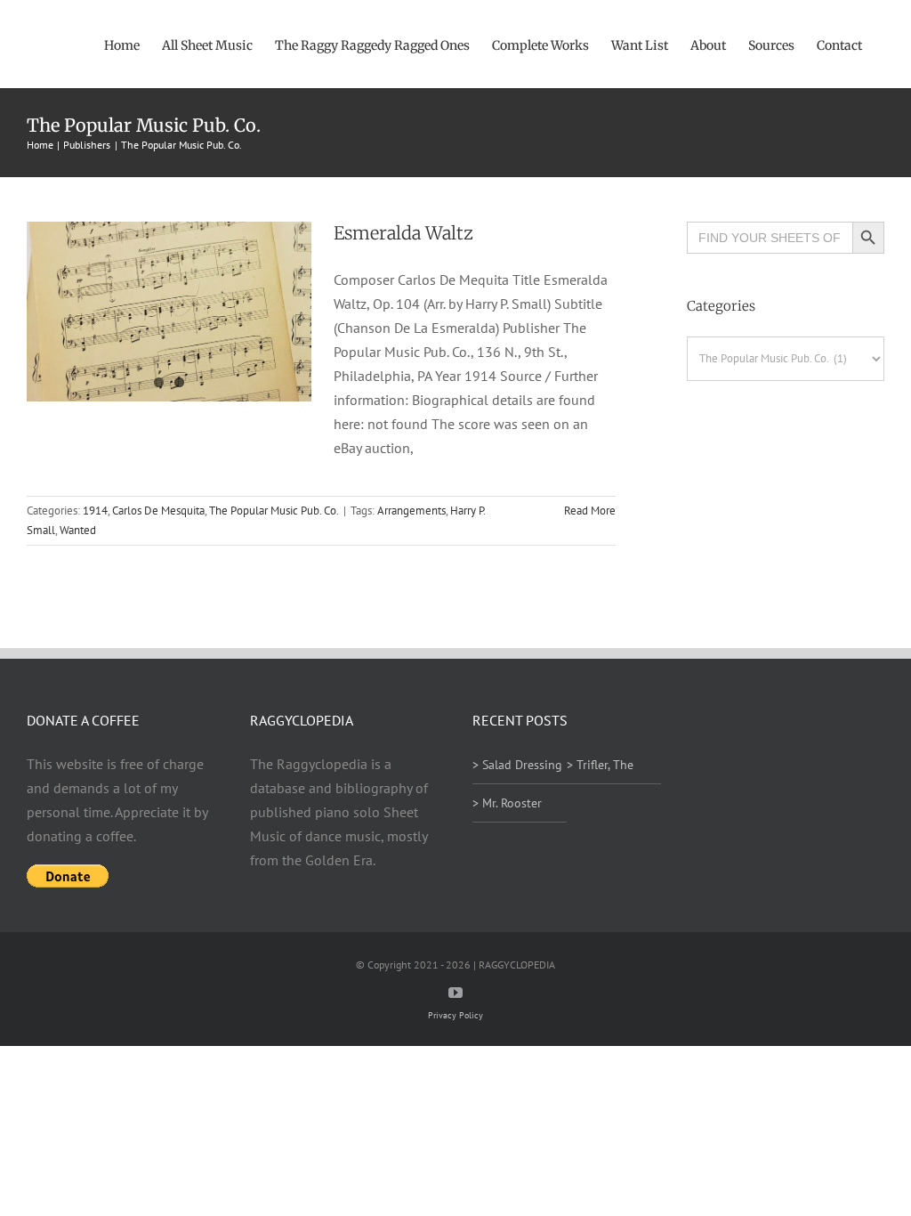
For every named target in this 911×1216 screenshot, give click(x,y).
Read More (590, 510)
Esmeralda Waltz (403, 233)
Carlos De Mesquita (158, 510)
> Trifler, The (600, 765)
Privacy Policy (455, 1015)
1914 (95, 510)
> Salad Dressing (517, 765)
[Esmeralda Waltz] (169, 311)
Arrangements (411, 510)
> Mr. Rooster (507, 803)
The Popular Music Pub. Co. (274, 510)
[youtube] (455, 992)
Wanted (78, 530)
